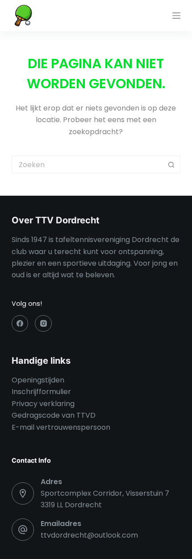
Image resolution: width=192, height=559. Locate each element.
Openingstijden (38, 380)
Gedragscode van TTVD (54, 415)
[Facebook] (20, 323)
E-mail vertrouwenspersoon (61, 427)
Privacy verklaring (43, 404)
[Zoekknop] (171, 164)
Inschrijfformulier (41, 391)
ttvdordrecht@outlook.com (89, 535)
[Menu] (176, 16)
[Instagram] (43, 323)
